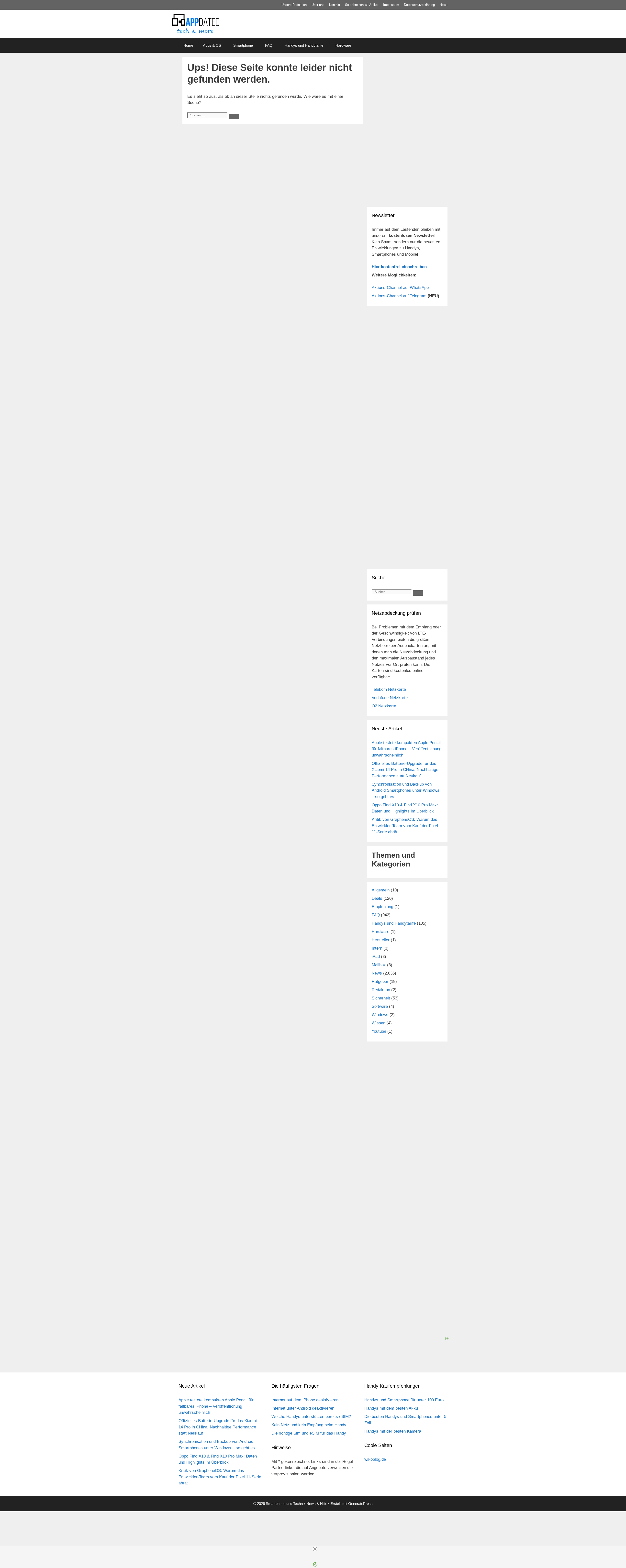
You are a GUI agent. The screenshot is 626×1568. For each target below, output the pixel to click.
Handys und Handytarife (304, 45)
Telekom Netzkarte (389, 689)
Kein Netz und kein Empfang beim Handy (308, 1425)
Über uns (318, 5)
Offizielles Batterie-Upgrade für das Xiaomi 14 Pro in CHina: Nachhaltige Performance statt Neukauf (405, 769)
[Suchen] (234, 116)
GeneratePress (360, 1504)
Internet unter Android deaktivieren (302, 1408)
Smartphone (243, 45)
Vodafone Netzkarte (390, 697)
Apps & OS (212, 45)
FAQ (268, 45)
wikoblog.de (375, 1459)
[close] (315, 1549)
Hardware (343, 45)
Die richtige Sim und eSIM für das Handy (308, 1433)
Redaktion (381, 989)
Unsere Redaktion (294, 5)
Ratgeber (380, 981)
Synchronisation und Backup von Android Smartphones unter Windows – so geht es (405, 790)
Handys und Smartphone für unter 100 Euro (404, 1400)
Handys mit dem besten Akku (391, 1408)
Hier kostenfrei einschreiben (399, 266)
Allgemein (381, 890)
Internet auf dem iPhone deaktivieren (304, 1400)
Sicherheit (381, 998)
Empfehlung (382, 906)
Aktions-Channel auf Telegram (399, 296)
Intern (377, 948)
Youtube (379, 1031)
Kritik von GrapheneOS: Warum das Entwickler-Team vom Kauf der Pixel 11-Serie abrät (405, 825)
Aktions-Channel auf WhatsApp (400, 287)
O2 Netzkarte (384, 706)
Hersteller (381, 940)
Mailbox (379, 965)
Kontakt (334, 5)
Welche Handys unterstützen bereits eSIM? (311, 1416)
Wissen (378, 1023)
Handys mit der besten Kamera (392, 1431)
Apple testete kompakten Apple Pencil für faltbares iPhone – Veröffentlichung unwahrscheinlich (406, 748)
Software (380, 1006)
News (443, 5)
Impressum (391, 5)
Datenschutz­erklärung (419, 5)
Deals (377, 898)
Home (188, 45)
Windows (380, 1014)
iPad (376, 956)
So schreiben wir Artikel (361, 5)
